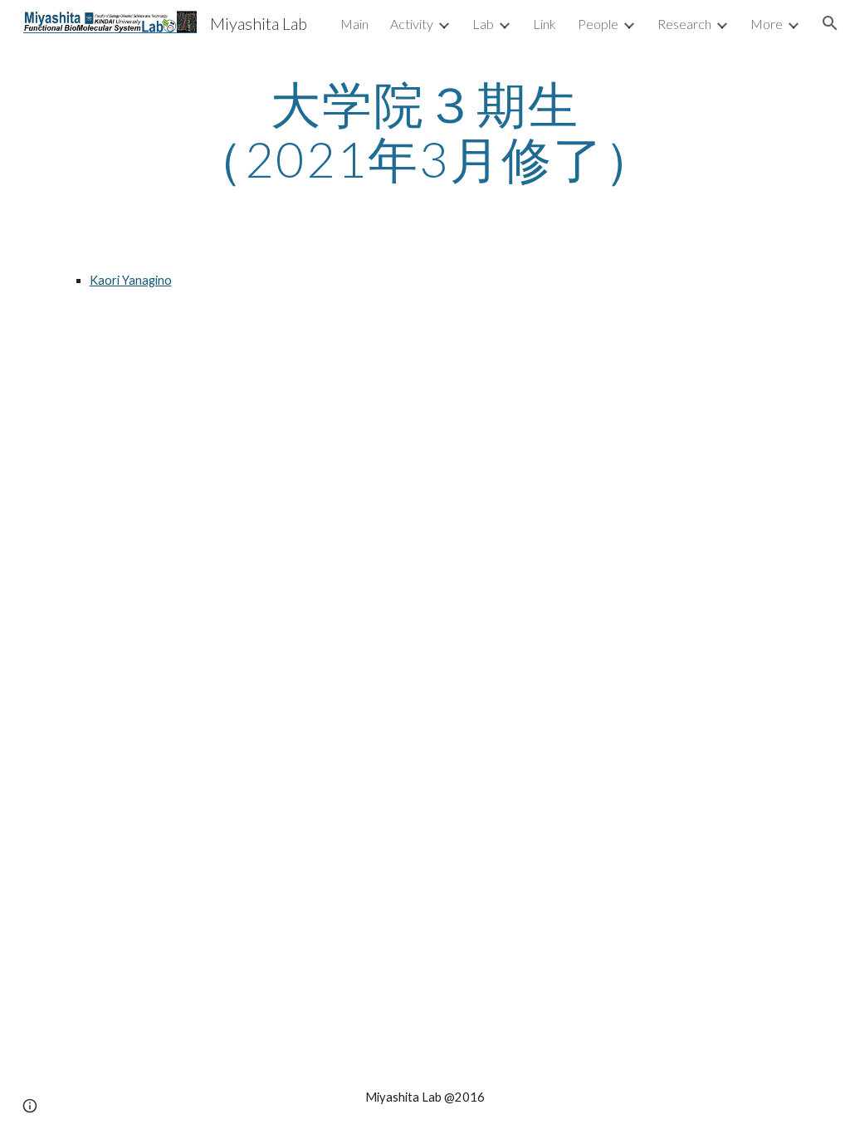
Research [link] (684, 24)
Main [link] (354, 24)
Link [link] (544, 24)
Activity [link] (411, 24)
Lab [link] (483, 24)
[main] (425, 131)
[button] (830, 23)
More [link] (766, 24)
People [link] (598, 24)
